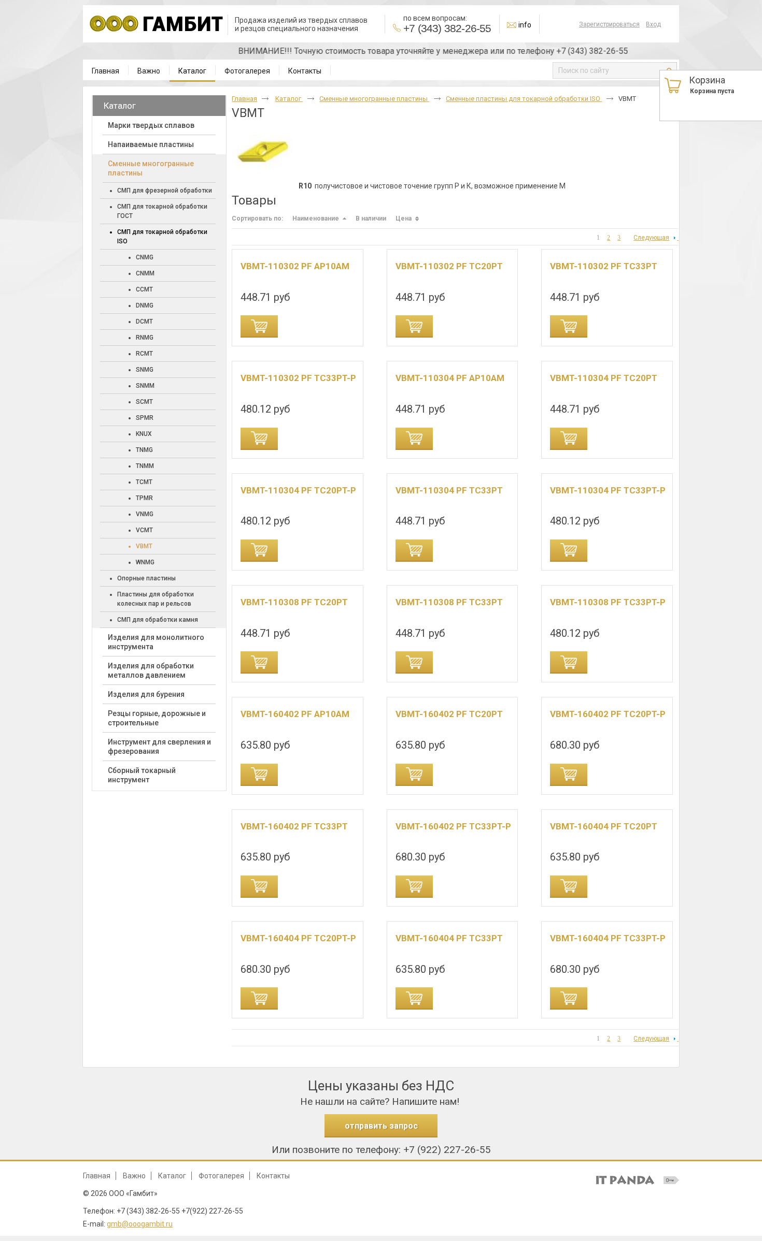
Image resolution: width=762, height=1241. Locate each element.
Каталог (192, 71)
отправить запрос (381, 1126)
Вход (653, 24)
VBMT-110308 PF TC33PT (449, 602)
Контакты (273, 1176)
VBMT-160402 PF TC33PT (294, 826)
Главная (244, 99)
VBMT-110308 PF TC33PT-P (608, 602)
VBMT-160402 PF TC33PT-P (453, 826)
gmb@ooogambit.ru (140, 1224)
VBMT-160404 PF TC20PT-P (298, 938)
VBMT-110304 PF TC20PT (603, 378)
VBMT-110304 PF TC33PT (449, 490)
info (524, 25)
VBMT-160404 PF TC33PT (449, 938)
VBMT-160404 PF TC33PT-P (608, 938)
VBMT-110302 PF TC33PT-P (298, 378)
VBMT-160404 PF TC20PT (603, 826)
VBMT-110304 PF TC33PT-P (608, 490)
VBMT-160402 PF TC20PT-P (608, 714)
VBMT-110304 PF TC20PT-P (298, 490)
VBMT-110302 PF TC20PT (449, 266)
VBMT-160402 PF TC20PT (449, 714)
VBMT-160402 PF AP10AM (295, 714)
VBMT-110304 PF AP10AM (450, 378)
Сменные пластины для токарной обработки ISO (524, 99)
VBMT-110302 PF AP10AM (295, 266)
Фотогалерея (221, 1176)
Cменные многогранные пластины (374, 99)
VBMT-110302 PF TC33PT (603, 266)
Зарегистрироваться (609, 24)
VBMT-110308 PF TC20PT (294, 602)
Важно (134, 1176)
